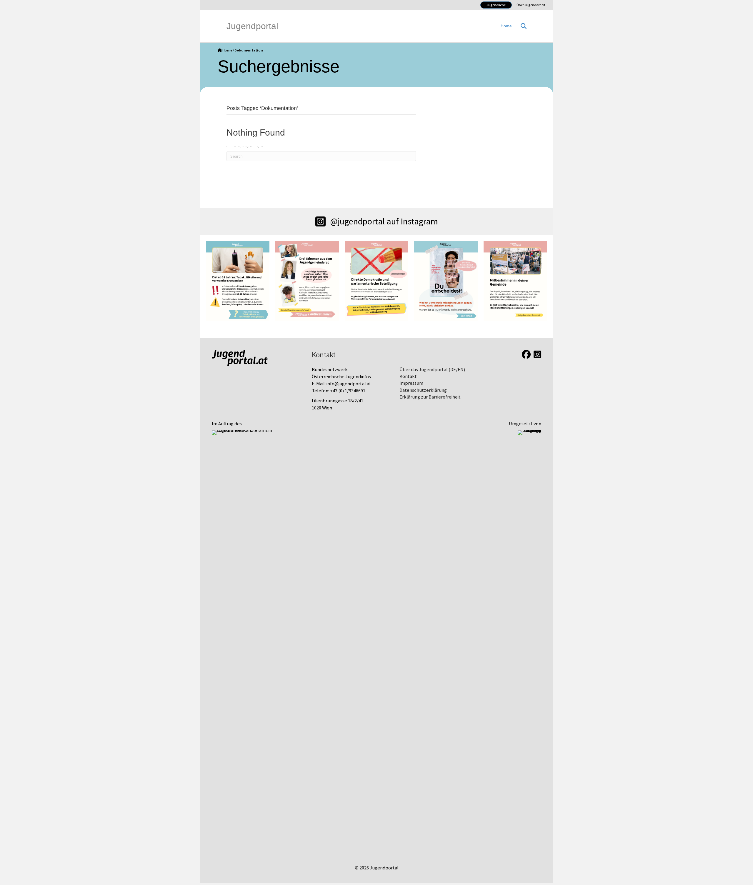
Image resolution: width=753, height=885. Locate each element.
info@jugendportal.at (348, 384)
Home (506, 26)
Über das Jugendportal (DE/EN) (432, 369)
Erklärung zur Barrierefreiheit (430, 397)
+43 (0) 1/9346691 (347, 391)
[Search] (521, 26)
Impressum (411, 383)
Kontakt (408, 376)
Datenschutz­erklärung (423, 390)
